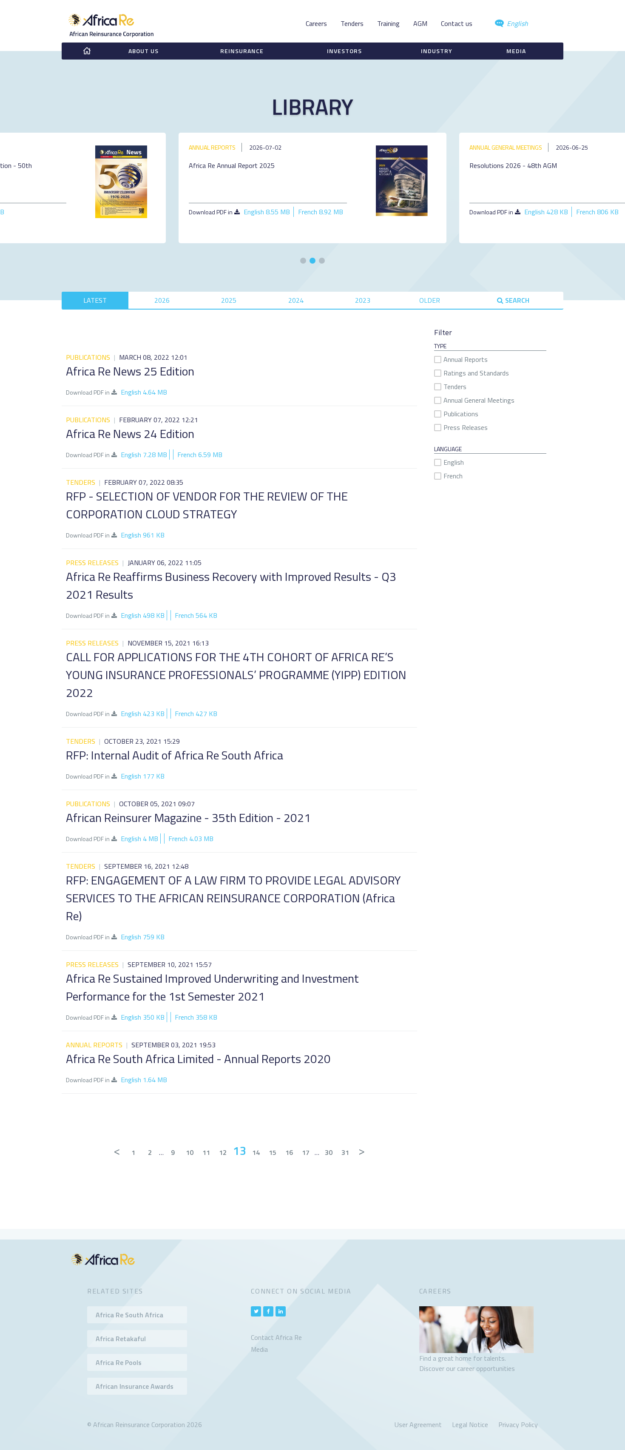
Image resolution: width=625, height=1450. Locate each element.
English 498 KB (143, 615)
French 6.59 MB (199, 454)
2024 (296, 300)
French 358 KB (196, 1017)
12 (223, 1152)
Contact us (456, 23)
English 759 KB (143, 937)
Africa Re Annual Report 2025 (232, 165)
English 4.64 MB (144, 392)
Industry (436, 50)
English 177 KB (143, 776)
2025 (228, 300)
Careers (316, 23)
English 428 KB (546, 212)
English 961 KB (143, 535)
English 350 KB (143, 1017)
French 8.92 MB (320, 212)
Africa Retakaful (121, 1338)
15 (272, 1152)
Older (429, 300)
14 (256, 1152)
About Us (143, 50)
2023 (362, 300)
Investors (344, 50)
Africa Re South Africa (129, 1315)
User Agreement (418, 1424)
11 (206, 1152)
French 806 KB (597, 212)
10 (189, 1152)
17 (306, 1152)
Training (388, 23)
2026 (162, 300)
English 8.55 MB (267, 212)
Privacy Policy (518, 1424)
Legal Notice (470, 1424)
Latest (95, 300)
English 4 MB (139, 838)
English (516, 23)
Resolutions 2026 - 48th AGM (513, 165)
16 (289, 1152)
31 (345, 1152)
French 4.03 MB (190, 838)
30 (328, 1152)
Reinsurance (242, 50)
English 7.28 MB (144, 454)
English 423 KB (143, 713)
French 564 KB (196, 615)
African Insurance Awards (134, 1386)
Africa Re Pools (119, 1362)
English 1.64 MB (144, 1080)
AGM (420, 23)
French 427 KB (196, 713)
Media (516, 50)
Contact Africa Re (276, 1337)
